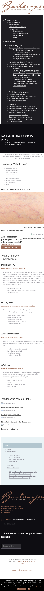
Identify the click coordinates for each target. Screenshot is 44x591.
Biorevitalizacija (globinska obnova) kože (27, 73)
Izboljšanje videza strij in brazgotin (25, 83)
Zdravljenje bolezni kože (21, 58)
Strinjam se (22, 589)
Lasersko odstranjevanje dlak (12, 408)
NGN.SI (30, 570)
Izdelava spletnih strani (19, 570)
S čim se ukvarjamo (13, 45)
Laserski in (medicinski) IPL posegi (21, 62)
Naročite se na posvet (11, 247)
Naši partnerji (13, 29)
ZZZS (15, 37)
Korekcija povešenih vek (21, 77)
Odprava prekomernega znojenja (24, 81)
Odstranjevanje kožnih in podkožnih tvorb (27, 54)
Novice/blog (10, 41)
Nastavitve (39, 587)
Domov (7, 142)
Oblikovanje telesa (19, 86)
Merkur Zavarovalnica (20, 33)
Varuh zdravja (18, 35)
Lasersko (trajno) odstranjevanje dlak (26, 71)
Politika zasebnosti (22, 561)
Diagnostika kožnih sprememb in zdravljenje (24, 48)
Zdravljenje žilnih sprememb (23, 56)
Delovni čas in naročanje (17, 27)
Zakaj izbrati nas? (15, 22)
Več (33, 587)
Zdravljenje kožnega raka (21, 52)
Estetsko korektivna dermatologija (21, 66)
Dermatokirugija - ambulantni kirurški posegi (24, 64)
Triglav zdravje (18, 31)
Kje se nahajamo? (15, 24)
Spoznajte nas (11, 20)
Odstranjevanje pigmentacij (22, 79)
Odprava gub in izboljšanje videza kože (26, 75)
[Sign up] (22, 546)
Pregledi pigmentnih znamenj (23, 50)
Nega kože (16, 68)
